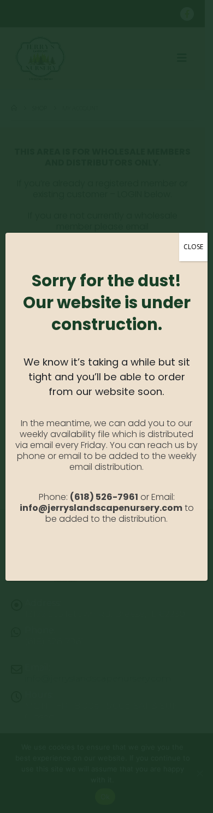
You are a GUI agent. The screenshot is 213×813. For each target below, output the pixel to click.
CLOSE (193, 246)
